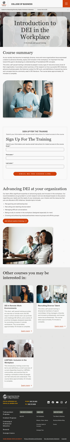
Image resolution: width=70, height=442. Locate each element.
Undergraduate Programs (8, 413)
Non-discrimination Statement (51, 438)
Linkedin (48, 402)
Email (8, 146)
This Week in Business (59, 416)
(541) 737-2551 (33, 401)
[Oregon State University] (4, 3)
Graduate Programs (9, 418)
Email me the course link (35, 174)
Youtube (57, 402)
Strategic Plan (40, 430)
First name (9, 154)
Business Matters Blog (59, 420)
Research (6, 429)
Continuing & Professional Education (7, 424)
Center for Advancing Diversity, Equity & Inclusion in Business (17, 9)
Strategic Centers (9, 433)
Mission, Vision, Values (42, 420)
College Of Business (21, 4)
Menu (66, 3)
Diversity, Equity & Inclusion (41, 425)
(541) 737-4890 (32, 404)
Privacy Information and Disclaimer (33, 438)
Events (55, 424)
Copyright (64, 438)
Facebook (53, 402)
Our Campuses (40, 416)
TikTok (66, 402)
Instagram (62, 402)
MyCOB (22, 416)
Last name (9, 163)
